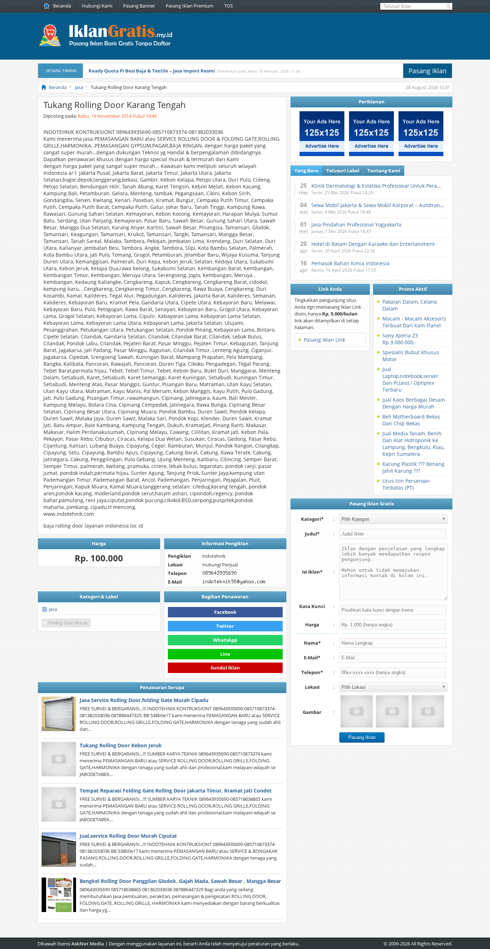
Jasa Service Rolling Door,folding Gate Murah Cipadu (144, 700)
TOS (228, 6)
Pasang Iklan (428, 70)
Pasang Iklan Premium (189, 6)
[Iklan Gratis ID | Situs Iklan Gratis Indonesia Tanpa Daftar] (105, 45)
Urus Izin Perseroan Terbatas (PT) (406, 484)
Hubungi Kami (97, 6)
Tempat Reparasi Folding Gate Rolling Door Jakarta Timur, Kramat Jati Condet (176, 790)
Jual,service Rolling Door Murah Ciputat (128, 835)
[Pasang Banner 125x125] (322, 154)
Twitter (225, 626)
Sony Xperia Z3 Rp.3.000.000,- (400, 339)
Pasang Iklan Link (324, 339)
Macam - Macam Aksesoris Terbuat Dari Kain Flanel (414, 322)
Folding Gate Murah (68, 623)
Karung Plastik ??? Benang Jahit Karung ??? (413, 467)
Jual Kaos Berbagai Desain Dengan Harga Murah (413, 403)
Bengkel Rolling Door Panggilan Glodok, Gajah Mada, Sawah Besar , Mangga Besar (180, 881)
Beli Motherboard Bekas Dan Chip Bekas (411, 420)
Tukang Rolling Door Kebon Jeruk (121, 745)
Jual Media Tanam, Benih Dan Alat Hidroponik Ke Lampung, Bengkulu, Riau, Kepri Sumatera (413, 443)
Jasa (53, 609)
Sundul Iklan (225, 667)
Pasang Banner (139, 6)
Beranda (62, 6)
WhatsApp (225, 640)
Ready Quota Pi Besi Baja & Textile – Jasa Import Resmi (152, 70)
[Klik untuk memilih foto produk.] (356, 711)
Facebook (225, 612)
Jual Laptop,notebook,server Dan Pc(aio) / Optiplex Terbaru (410, 379)
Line (225, 654)
